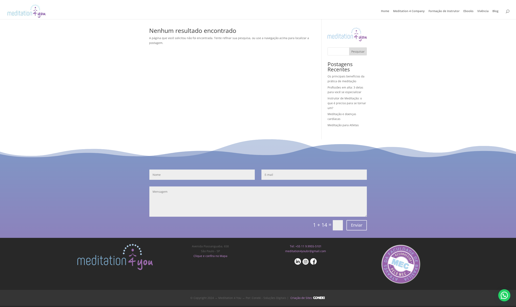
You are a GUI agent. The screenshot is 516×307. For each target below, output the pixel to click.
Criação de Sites (301, 298)
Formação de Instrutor (444, 11)
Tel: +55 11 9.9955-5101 (305, 246)
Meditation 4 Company (409, 11)
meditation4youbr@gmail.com (305, 251)
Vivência (483, 11)
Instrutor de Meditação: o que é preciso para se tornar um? (347, 103)
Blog (495, 11)
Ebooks (468, 11)
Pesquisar (358, 51)
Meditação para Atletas (343, 125)
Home (385, 11)
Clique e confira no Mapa (210, 256)
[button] (504, 295)
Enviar (356, 225)
